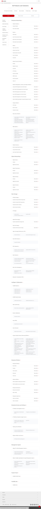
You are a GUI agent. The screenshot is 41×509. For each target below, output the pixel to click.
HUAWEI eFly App (14, 504)
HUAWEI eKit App (6, 504)
